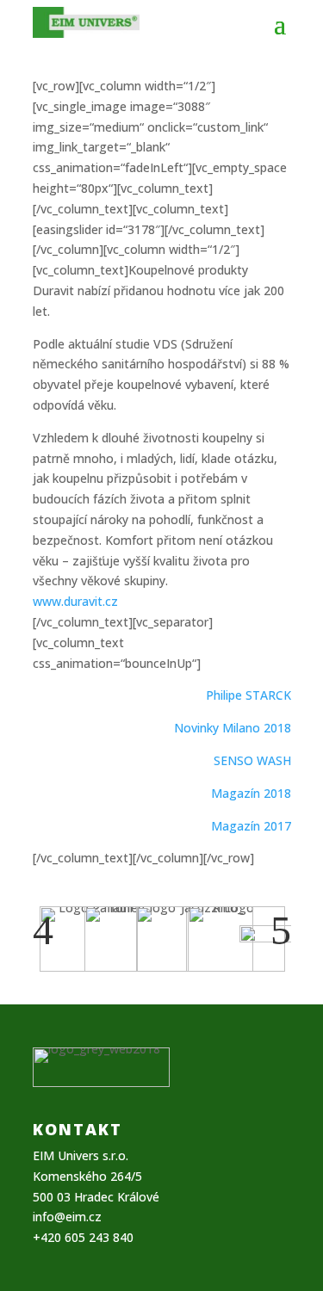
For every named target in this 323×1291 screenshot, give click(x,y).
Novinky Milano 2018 (232, 728)
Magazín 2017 (251, 826)
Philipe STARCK (248, 695)
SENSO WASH (252, 760)
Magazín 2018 (251, 793)
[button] (43, 930)
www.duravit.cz (75, 601)
